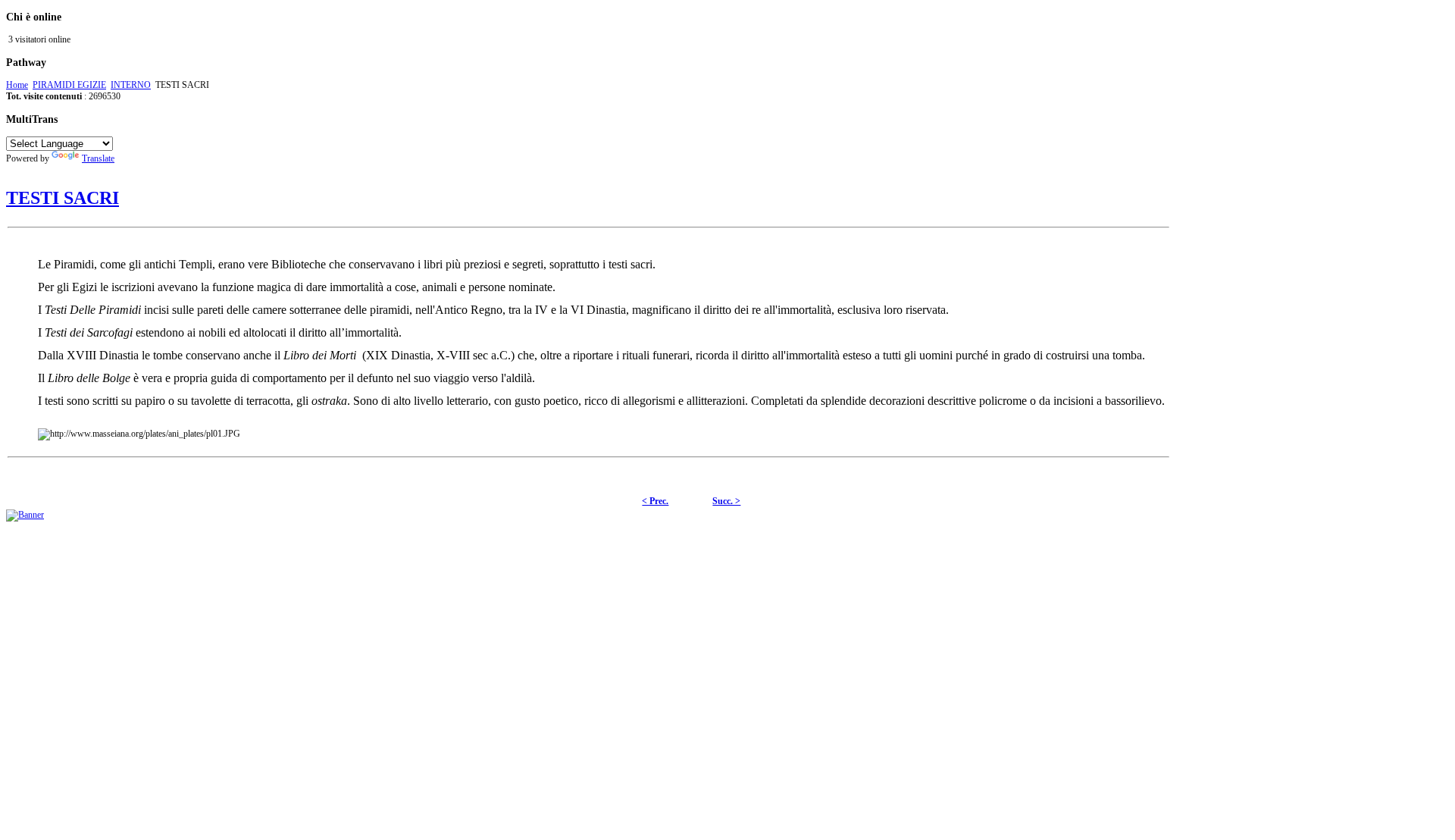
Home (17, 85)
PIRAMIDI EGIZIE (69, 85)
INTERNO (131, 85)
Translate (98, 158)
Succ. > (726, 501)
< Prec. (655, 501)
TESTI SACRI (62, 198)
